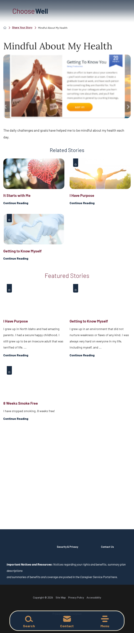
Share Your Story (22, 27)
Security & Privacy (67, 546)
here (114, 577)
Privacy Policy (76, 597)
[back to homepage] (4, 27)
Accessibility (94, 597)
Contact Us (107, 546)
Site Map (61, 597)
